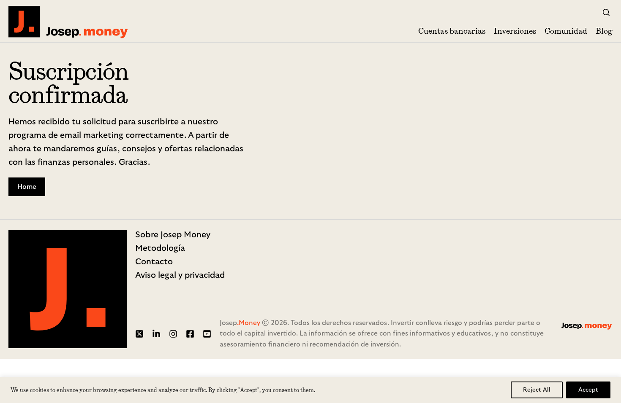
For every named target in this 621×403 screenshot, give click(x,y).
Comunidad (566, 31)
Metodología (160, 248)
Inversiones (515, 31)
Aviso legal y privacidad (180, 275)
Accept (588, 390)
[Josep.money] (68, 21)
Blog (604, 31)
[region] (310, 390)
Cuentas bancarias (451, 31)
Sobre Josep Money (172, 235)
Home (26, 186)
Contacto (154, 262)
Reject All (536, 390)
